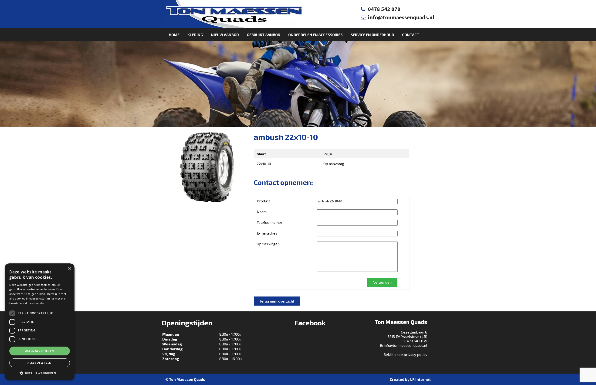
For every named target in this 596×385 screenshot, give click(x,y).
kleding (195, 34)
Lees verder (36, 303)
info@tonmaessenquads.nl (401, 17)
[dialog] (39, 321)
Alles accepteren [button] (39, 351)
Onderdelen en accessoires (315, 34)
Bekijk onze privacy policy (405, 354)
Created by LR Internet (410, 379)
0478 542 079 (384, 9)
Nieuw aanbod (225, 34)
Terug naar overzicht (277, 301)
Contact (410, 34)
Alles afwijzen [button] (39, 363)
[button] (39, 373)
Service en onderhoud (372, 34)
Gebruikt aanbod (263, 34)
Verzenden (382, 282)
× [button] (69, 268)
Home (174, 34)
